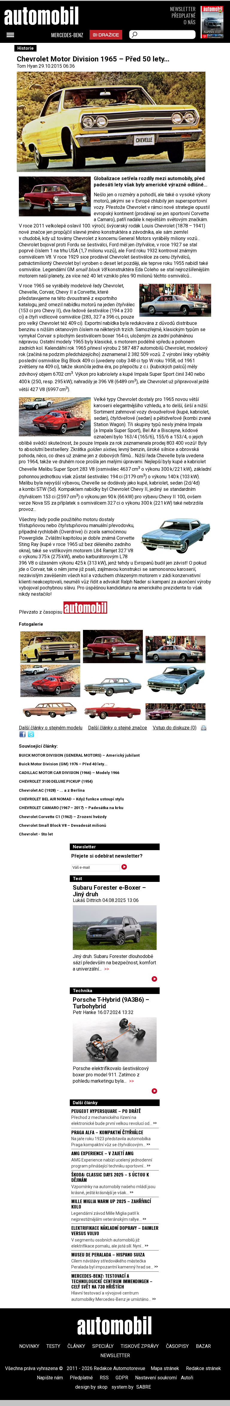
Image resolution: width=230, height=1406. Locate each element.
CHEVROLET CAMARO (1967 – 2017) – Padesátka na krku (71, 807)
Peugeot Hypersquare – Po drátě (106, 1111)
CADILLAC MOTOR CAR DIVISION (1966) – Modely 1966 (69, 772)
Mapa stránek (165, 1368)
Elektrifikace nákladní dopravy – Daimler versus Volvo (114, 1230)
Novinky (29, 1346)
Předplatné (184, 15)
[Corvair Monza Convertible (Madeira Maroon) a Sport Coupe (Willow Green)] (175, 718)
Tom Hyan (27, 66)
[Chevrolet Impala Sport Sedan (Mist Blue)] (175, 695)
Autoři (187, 1378)
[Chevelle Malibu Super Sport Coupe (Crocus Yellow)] (51, 661)
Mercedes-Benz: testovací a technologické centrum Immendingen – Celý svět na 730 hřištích (111, 1281)
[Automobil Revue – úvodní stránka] (49, 49)
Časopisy (177, 1346)
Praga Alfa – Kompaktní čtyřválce (107, 1132)
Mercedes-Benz (67, 35)
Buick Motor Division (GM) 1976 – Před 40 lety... (63, 764)
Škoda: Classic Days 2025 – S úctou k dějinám (110, 1177)
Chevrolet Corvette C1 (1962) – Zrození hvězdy (63, 816)
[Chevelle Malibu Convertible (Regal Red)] (114, 718)
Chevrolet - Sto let (36, 834)
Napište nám (50, 1378)
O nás (190, 22)
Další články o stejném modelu (50, 728)
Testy (53, 1346)
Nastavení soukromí (156, 1378)
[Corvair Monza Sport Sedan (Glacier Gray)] (175, 661)
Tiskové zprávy (140, 1346)
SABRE (143, 1387)
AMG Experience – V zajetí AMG (102, 1153)
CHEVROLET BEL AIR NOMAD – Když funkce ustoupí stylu (71, 799)
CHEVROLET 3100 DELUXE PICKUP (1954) (56, 781)
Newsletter (183, 9)
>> (106, 969)
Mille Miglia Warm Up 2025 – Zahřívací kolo (111, 1204)
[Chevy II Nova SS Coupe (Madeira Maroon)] (114, 661)
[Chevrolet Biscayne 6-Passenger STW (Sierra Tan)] (51, 718)
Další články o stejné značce (117, 728)
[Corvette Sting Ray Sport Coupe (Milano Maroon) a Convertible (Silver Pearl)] (51, 695)
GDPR (122, 1378)
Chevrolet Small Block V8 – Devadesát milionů (62, 825)
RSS (104, 1378)
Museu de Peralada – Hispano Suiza (108, 1254)
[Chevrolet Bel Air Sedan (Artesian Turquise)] (114, 695)
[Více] (154, 980)
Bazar (203, 1346)
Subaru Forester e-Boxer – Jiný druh (109, 891)
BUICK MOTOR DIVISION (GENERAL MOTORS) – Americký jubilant (79, 755)
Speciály (103, 1346)
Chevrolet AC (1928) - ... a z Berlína (52, 790)
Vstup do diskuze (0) (174, 728)
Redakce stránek (203, 1368)
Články (76, 1346)
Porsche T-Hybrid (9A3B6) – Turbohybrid (111, 1003)
